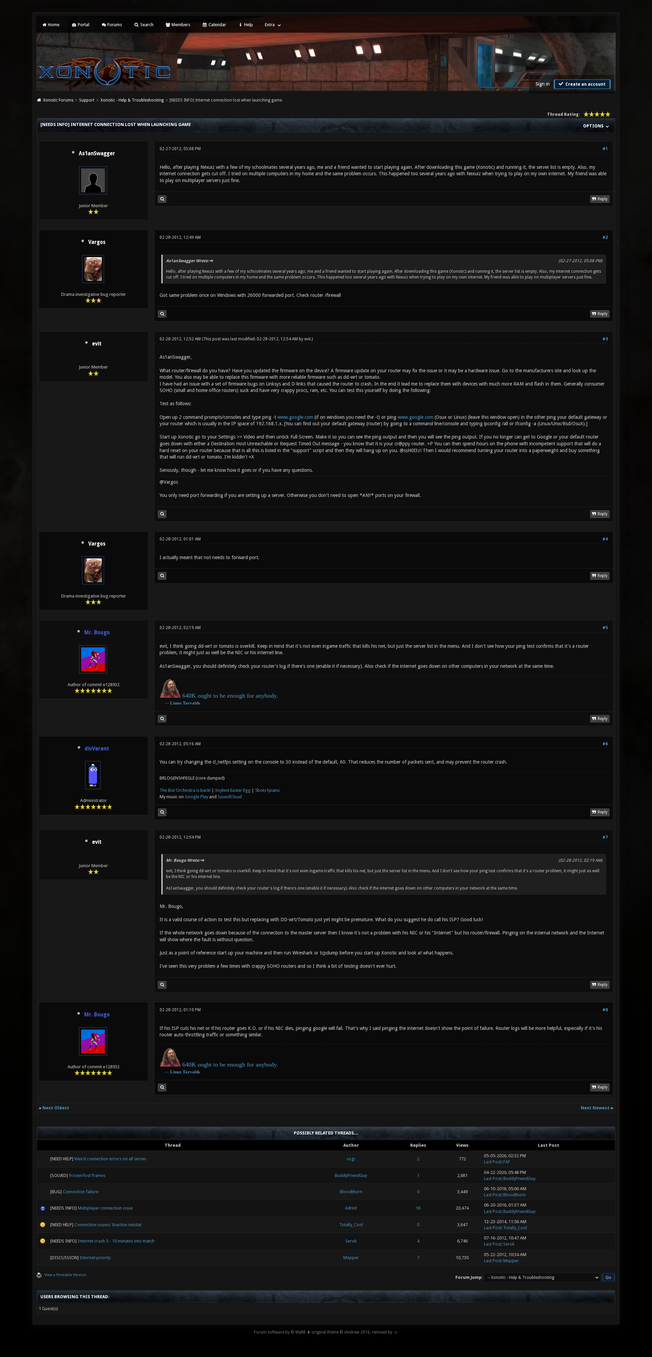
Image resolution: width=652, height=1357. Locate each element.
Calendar (216, 24)
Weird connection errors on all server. (110, 1158)
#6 (605, 744)
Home (53, 24)
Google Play (196, 796)
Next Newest (595, 1107)
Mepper (351, 1257)
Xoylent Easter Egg (233, 790)
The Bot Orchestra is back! (185, 790)
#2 (605, 237)
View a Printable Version (65, 1275)
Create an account (584, 84)
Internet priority (95, 1257)
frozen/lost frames (87, 1175)
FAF (506, 1161)
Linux (176, 703)
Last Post (492, 1161)
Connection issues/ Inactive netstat (108, 1224)
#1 (605, 148)
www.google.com (295, 417)
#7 (605, 837)
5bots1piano (267, 790)
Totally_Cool (351, 1224)
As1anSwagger (97, 153)
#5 (605, 627)
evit (97, 344)
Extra (270, 24)
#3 (605, 339)
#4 (605, 539)
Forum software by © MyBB (280, 1332)
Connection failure (80, 1191)
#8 (605, 1009)
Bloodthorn (351, 1191)
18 (418, 1208)
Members (180, 24)
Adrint (351, 1208)
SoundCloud (230, 796)
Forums (114, 24)
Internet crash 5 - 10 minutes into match (116, 1241)
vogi (351, 1158)
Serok (351, 1241)
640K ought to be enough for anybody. (230, 695)
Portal (83, 24)
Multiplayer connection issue (105, 1208)
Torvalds (191, 703)
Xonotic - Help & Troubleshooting (132, 100)
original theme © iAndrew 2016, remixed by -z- (354, 1332)
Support (86, 100)
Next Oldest (55, 1107)
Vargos (97, 242)
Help (248, 24)
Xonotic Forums (58, 100)
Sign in (543, 84)
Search (146, 24)
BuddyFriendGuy (351, 1175)
